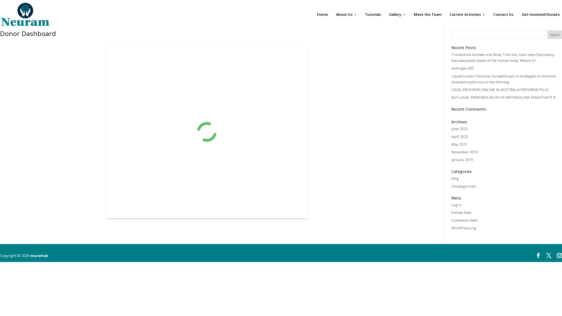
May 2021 (459, 144)
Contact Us (503, 15)
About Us (344, 15)
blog (455, 178)
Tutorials (373, 15)
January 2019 (462, 159)
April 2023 (459, 136)
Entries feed (461, 212)
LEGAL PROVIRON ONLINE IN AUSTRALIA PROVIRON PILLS (500, 89)
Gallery (395, 15)
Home (322, 15)
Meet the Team (428, 15)
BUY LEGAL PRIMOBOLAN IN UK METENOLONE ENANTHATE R (503, 97)
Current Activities (465, 15)
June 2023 (459, 128)
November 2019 (464, 152)
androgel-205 (462, 68)
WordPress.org (463, 228)
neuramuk (39, 255)
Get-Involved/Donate (541, 15)
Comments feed (464, 220)
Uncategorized (463, 186)
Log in (456, 205)
